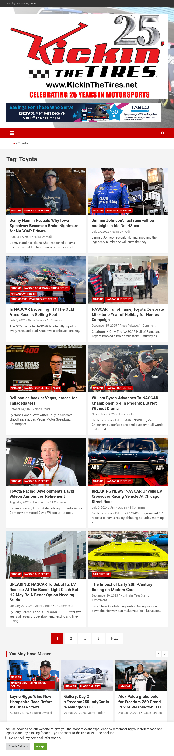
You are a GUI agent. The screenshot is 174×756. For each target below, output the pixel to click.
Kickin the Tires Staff (134, 595)
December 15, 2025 (104, 325)
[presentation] (158, 654)
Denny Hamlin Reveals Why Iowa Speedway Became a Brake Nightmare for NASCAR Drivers (44, 225)
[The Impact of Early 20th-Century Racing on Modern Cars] (128, 555)
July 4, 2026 (17, 320)
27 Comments (64, 606)
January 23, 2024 (21, 606)
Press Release (128, 325)
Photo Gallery (90, 686)
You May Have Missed (30, 653)
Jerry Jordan (126, 414)
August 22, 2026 (129, 712)
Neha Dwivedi (43, 236)
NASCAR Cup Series (36, 210)
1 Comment (56, 320)
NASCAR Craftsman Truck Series (46, 288)
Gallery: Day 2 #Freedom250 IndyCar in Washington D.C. (86, 701)
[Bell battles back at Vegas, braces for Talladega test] (46, 369)
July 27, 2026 (100, 231)
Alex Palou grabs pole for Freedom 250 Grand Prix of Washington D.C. (140, 701)
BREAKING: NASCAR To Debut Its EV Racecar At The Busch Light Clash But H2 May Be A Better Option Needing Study (44, 592)
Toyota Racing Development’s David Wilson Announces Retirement (42, 494)
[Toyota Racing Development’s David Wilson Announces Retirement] (46, 462)
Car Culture (101, 574)
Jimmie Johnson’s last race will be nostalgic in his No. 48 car (123, 223)
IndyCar (70, 686)
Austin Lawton (152, 712)
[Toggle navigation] (11, 133)
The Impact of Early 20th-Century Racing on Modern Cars (122, 587)
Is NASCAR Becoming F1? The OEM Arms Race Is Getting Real (42, 312)
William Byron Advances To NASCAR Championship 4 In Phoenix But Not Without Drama (125, 403)
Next (114, 638)
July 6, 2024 (100, 507)
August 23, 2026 (20, 712)
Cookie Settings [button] (18, 746)
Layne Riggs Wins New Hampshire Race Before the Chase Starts (31, 701)
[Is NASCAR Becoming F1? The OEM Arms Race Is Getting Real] (46, 280)
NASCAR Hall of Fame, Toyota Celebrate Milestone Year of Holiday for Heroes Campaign (128, 314)
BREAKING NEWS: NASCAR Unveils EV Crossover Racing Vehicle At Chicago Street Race (127, 496)
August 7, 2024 (19, 502)
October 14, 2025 (21, 409)
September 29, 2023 (105, 595)
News (56, 388)
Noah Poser (42, 409)
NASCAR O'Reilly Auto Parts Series (33, 299)
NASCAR (16, 210)
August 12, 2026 (20, 236)
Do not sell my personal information (34, 738)
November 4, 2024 (104, 414)
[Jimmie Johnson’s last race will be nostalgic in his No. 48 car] (128, 191)
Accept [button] (40, 746)
